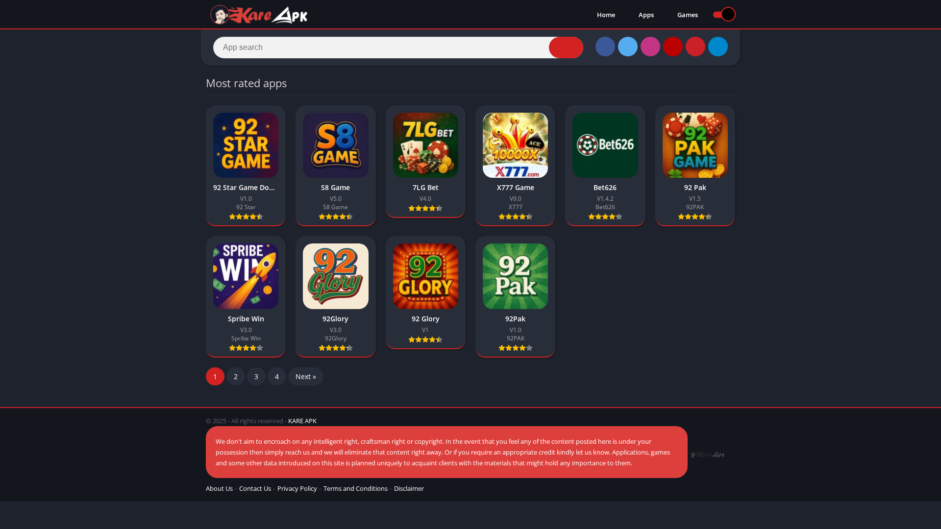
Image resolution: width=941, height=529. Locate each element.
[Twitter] (628, 46)
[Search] (566, 47)
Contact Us (255, 488)
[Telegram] (718, 46)
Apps (645, 14)
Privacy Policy (297, 488)
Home (605, 14)
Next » (306, 376)
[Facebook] (605, 46)
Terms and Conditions (355, 488)
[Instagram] (650, 46)
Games (687, 14)
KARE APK (302, 420)
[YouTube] (673, 46)
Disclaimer (409, 488)
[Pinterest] (695, 46)
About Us (219, 488)
